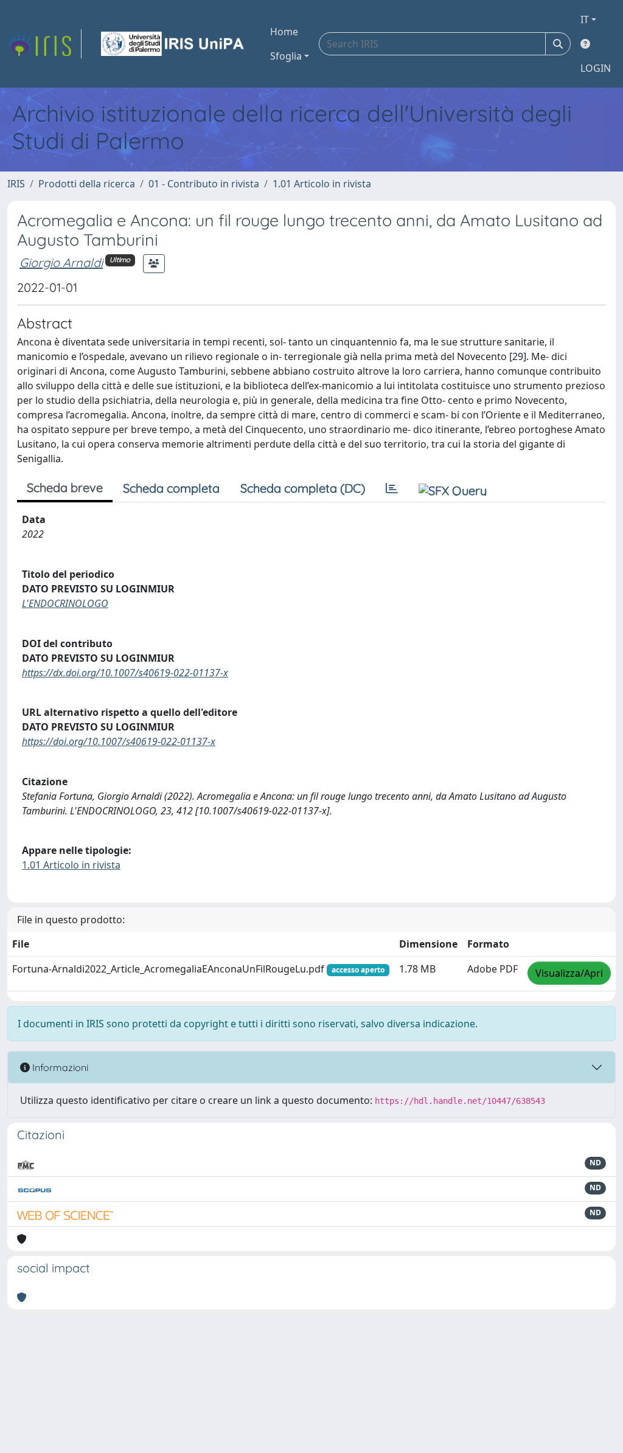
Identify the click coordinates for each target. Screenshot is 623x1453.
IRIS (16, 183)
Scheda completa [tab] (171, 488)
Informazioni (59, 1067)
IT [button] (584, 19)
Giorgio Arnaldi (61, 262)
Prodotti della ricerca (86, 183)
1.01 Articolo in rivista (322, 183)
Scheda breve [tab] (65, 487)
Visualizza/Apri (569, 973)
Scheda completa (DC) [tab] (302, 488)
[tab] (391, 488)
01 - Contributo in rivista (203, 183)
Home (284, 31)
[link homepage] (44, 43)
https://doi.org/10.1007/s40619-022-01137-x (118, 741)
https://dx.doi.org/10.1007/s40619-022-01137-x (125, 672)
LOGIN (595, 68)
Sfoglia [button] (286, 56)
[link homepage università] (173, 43)
